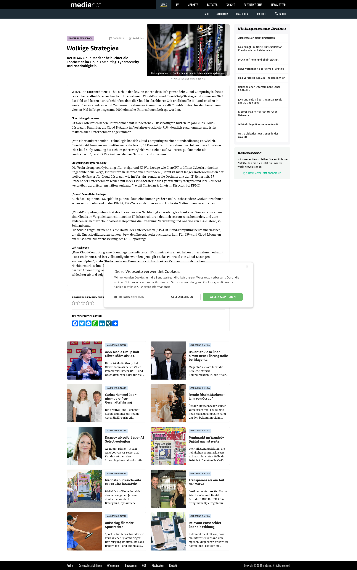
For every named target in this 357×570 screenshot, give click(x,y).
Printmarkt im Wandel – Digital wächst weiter (206, 439)
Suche (280, 13)
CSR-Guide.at (242, 14)
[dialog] (178, 284)
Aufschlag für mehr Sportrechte (119, 525)
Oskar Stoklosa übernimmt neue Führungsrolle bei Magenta (208, 356)
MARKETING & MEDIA (116, 345)
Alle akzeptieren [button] (223, 297)
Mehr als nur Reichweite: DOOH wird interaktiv (123, 482)
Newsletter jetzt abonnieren (262, 173)
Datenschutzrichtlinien (90, 565)
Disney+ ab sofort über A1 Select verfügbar (124, 439)
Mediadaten (222, 14)
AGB (144, 565)
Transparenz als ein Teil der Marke (206, 482)
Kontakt (173, 565)
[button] (129, 297)
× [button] (246, 266)
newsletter (249, 153)
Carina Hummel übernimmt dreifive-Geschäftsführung (121, 398)
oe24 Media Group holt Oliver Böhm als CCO (122, 354)
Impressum (130, 565)
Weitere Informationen (155, 287)
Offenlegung (113, 565)
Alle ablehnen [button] (182, 297)
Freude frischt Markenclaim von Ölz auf (207, 397)
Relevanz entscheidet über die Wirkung (205, 525)
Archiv (70, 565)
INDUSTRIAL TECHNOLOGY (80, 38)
